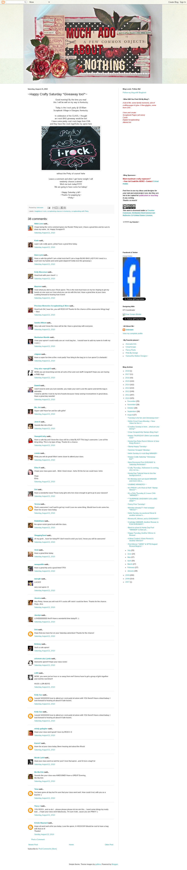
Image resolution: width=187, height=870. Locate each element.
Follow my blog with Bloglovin (134, 93)
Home (71, 845)
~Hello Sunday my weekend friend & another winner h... (141, 514)
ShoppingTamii (40, 535)
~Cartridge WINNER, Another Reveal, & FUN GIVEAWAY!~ (142, 523)
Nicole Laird (39, 758)
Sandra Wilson (40, 323)
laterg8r (37, 579)
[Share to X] (59, 207)
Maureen (38, 286)
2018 (127, 371)
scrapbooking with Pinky (80, 211)
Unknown (129, 330)
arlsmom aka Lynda (42, 659)
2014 (127, 385)
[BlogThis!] (56, 207)
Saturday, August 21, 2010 (44, 233)
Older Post (109, 845)
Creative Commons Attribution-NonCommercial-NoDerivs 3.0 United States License (139, 212)
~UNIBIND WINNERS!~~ (137, 484)
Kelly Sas (38, 695)
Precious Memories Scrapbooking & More (51, 306)
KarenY (37, 743)
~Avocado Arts (130, 344)
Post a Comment (38, 840)
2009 (127, 575)
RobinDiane (39, 521)
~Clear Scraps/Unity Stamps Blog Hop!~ (143, 432)
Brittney (37, 644)
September (132, 411)
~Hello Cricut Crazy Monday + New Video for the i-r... (141, 422)
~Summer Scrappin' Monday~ (139, 450)
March (130, 564)
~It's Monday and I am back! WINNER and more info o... (142, 480)
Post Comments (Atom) (48, 849)
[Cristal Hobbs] (131, 296)
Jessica (37, 598)
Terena (37, 504)
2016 (127, 378)
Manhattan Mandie (42, 337)
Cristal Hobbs (127, 256)
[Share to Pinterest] (64, 207)
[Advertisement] (145, 151)
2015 (127, 381)
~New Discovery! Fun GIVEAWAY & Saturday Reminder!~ (141, 463)
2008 (127, 579)
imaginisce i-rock (40, 211)
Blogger (115, 864)
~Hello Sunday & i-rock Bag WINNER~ (142, 453)
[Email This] (53, 207)
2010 (127, 398)
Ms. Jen (37, 407)
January (130, 571)
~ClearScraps (130, 347)
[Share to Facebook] (61, 207)
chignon (37, 354)
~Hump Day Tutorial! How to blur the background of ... (141, 474)
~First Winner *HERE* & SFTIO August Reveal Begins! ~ (142, 545)
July (129, 550)
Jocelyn (37, 615)
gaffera (98, 864)
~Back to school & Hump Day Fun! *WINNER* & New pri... (140, 529)
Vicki (36, 550)
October (130, 408)
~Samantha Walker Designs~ (136, 356)
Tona (36, 789)
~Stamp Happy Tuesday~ (137, 447)
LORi (36, 673)
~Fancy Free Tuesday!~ (136, 504)
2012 (127, 391)
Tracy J (37, 806)
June (129, 554)
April (129, 561)
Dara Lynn (38, 255)
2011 (127, 395)
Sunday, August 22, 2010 (44, 834)
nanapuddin (39, 564)
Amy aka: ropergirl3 (42, 369)
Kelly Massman (40, 272)
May (129, 557)
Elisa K (37, 468)
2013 (127, 388)
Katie (36, 241)
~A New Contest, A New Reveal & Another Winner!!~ (140, 540)
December (131, 401)
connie (37, 453)
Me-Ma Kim (39, 772)
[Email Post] (49, 207)
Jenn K (37, 422)
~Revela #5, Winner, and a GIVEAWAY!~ (143, 519)
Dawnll (37, 386)
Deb (36, 630)
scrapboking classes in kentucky (59, 211)
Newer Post (33, 845)
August (130, 415)
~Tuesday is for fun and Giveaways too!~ (143, 418)
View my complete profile (133, 334)
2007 (127, 582)
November (131, 405)
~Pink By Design (131, 353)
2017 (127, 374)
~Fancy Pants (130, 350)
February (131, 567)
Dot (35, 490)
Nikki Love (38, 224)
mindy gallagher (41, 729)
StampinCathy (40, 436)
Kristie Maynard (41, 823)
